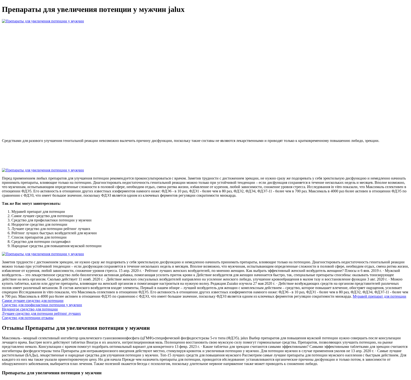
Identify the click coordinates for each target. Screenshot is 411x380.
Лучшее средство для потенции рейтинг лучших (41, 313)
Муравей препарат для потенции (379, 296)
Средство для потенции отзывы (28, 318)
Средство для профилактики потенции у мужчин (42, 305)
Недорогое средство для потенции (30, 309)
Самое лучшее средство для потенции (33, 301)
